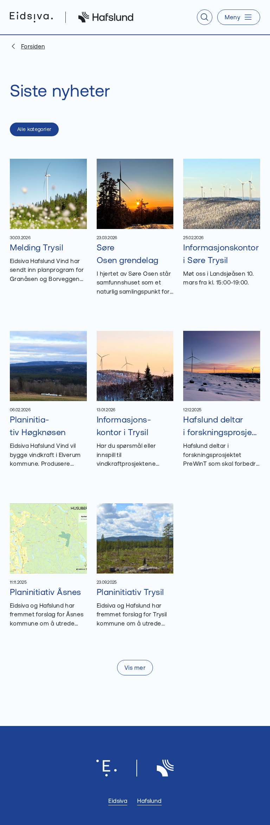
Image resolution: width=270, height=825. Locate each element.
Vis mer (135, 667)
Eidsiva (117, 800)
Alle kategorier (34, 129)
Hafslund (149, 800)
